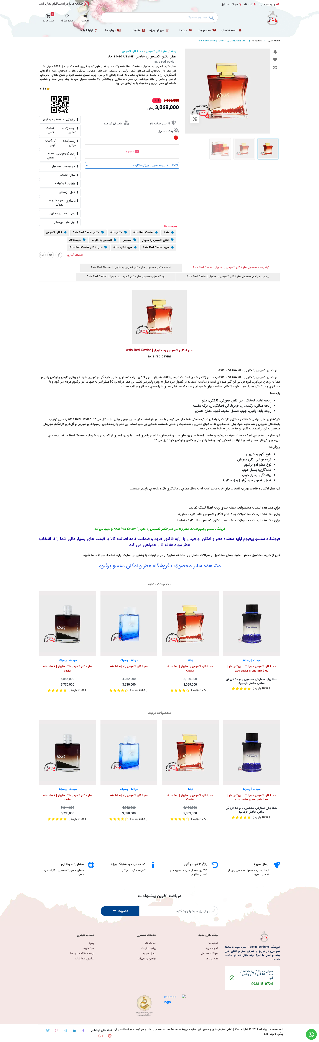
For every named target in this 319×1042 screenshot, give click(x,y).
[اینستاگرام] (56, 1030)
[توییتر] (50, 255)
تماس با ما (212, 959)
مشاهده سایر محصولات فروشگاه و (160, 566)
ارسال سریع (149, 954)
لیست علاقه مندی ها (82, 954)
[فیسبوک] (59, 255)
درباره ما (110, 30)
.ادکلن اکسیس (54, 233)
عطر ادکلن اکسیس (156, 51)
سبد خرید (88, 948)
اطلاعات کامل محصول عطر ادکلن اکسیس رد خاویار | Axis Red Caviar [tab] (131, 267)
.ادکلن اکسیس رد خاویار (156, 240)
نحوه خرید (212, 948)
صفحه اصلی (229, 30)
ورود (91, 943)
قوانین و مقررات (147, 959)
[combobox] (159, 17)
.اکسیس (127, 240)
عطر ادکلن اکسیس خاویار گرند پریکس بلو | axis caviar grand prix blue (251, 669)
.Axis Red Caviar (143, 233)
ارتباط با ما (87, 30)
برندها (183, 30)
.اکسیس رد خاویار (102, 240)
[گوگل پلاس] (42, 255)
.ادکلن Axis (116, 233)
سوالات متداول (229, 4)
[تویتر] (48, 1030)
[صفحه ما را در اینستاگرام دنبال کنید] (86, 6)
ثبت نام (248, 4)
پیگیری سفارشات (84, 959)
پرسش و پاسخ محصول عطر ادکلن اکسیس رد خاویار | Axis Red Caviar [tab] (227, 276)
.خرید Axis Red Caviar (156, 248)
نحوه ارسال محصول (227, 555)
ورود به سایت (267, 4)
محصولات (204, 30)
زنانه (173, 51)
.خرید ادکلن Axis (123, 248)
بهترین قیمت (148, 948)
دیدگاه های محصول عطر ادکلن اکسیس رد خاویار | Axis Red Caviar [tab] (126, 276)
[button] (85, 17)
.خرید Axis (75, 240)
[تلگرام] (65, 1030)
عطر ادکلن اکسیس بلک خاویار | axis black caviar (67, 669)
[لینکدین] (74, 1030)
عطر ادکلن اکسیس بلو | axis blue (129, 667)
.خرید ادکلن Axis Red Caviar (86, 248)
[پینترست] (109, 1036)
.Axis (167, 233)
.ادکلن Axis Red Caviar (86, 233)
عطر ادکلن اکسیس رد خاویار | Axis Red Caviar (190, 669)
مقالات (136, 30)
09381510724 (262, 984)
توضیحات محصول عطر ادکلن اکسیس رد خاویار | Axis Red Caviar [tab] (230, 267)
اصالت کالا (150, 943)
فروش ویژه (156, 30)
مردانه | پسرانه (68, 660)
